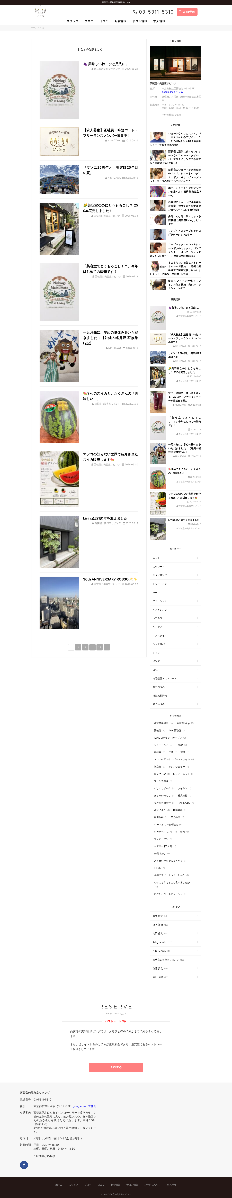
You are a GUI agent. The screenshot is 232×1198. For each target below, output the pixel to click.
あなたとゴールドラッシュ (170, 893)
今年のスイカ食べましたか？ (171, 875)
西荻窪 (159, 730)
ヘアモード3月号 (165, 846)
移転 (184, 831)
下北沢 (181, 744)
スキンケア (159, 566)
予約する (116, 1067)
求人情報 (159, 21)
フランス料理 (163, 781)
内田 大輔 (160, 977)
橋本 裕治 (160, 924)
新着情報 (120, 21)
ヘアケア (157, 626)
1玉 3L (159, 867)
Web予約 (188, 11)
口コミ (104, 21)
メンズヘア (162, 759)
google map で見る (172, 91)
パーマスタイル (183, 759)
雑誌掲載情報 (160, 695)
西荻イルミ (162, 810)
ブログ (89, 21)
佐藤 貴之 (160, 968)
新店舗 (159, 766)
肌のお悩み (159, 686)
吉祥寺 (159, 752)
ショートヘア (163, 744)
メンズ (156, 661)
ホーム (34, 27)
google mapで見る (84, 1106)
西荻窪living (185, 723)
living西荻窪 (176, 730)
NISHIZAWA (161, 950)
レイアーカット (183, 773)
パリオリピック (164, 788)
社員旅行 (184, 795)
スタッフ (72, 21)
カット (156, 558)
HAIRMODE (186, 802)
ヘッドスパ (159, 643)
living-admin (162, 942)
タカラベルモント (165, 831)
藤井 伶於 (160, 915)
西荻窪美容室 (163, 723)
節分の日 (177, 817)
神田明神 (160, 817)
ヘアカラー (159, 618)
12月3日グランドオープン (170, 737)
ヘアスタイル (160, 635)
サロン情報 (139, 21)
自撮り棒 (179, 810)
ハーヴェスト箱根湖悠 (168, 824)
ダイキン (184, 788)
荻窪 (185, 752)
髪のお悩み (159, 704)
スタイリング (160, 575)
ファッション (160, 601)
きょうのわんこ (164, 795)
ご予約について (152, 1184)
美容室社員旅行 (164, 802)
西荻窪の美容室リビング (169, 959)
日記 (155, 669)
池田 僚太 (160, 933)
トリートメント (161, 583)
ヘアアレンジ (160, 609)
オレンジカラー (178, 766)
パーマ (156, 592)
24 (99, 647)
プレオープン (163, 838)
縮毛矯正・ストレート (164, 678)
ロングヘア (162, 773)
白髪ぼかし (162, 853)
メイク (156, 652)
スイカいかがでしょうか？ (170, 860)
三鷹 (172, 752)
